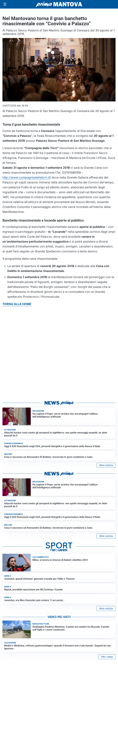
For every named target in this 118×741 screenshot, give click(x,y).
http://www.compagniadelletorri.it (26, 177)
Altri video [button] (107, 656)
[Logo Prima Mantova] (59, 4)
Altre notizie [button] (106, 465)
